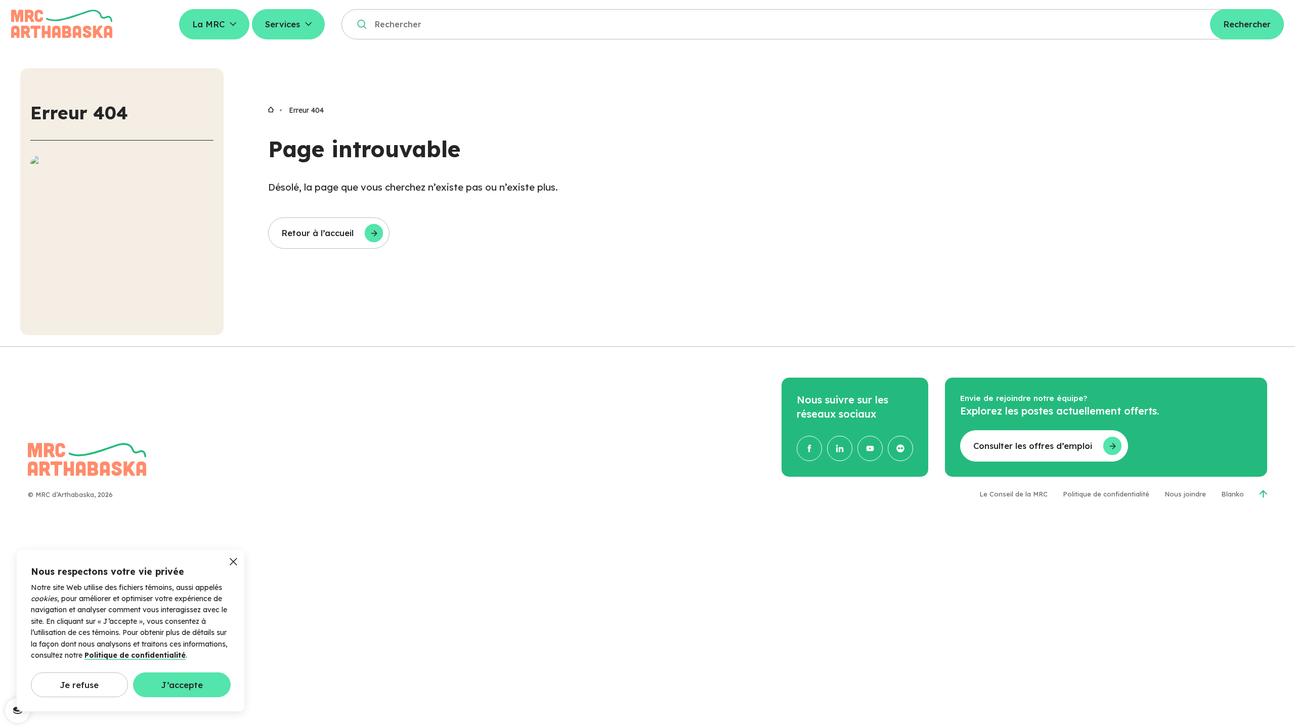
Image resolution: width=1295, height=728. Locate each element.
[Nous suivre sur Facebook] (809, 448)
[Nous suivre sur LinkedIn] (839, 448)
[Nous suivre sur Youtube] (870, 448)
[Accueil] (61, 24)
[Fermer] (233, 563)
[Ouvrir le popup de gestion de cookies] (17, 710)
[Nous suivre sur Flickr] (900, 448)
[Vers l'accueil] (271, 110)
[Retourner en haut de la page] (1263, 494)
